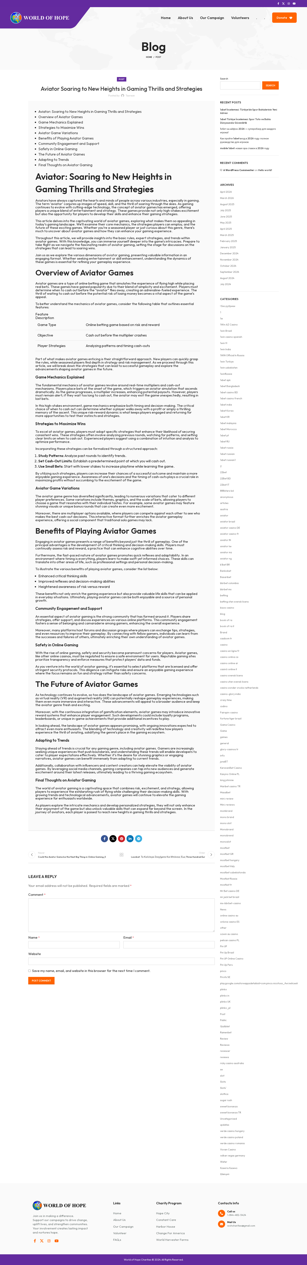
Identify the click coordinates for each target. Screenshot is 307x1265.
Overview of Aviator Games (60, 117)
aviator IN (225, 540)
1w (221, 318)
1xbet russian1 (228, 460)
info (222, 755)
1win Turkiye (227, 361)
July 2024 (225, 284)
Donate (282, 17)
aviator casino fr (229, 533)
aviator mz (226, 552)
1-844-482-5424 (236, 1215)
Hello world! (265, 170)
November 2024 (229, 259)
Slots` (223, 1088)
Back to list (121, 854)
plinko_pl (225, 1007)
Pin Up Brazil (227, 952)
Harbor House (165, 1226)
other (223, 927)
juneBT (224, 761)
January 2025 (228, 247)
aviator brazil (227, 521)
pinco (223, 971)
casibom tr (226, 638)
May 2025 (225, 222)
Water (223, 1161)
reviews (224, 1057)
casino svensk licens (231, 675)
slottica (224, 1094)
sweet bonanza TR (230, 1112)
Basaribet (225, 577)
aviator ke (225, 546)
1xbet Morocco (228, 429)
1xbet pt (224, 435)
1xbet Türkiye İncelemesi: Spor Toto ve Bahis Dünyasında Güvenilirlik (245, 121)
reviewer (225, 1051)
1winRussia (226, 373)
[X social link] (283, 3)
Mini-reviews (227, 804)
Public (223, 1020)
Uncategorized (228, 1118)
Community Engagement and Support (68, 143)
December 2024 (229, 253)
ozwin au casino (229, 934)
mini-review (226, 798)
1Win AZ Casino (229, 324)
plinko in (224, 995)
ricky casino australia (232, 1063)
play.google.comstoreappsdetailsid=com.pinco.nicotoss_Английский (259, 983)
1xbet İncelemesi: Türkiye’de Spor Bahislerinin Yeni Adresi (248, 111)
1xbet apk (225, 380)
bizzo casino (227, 607)
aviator (112, 255)
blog (222, 614)
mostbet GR (226, 854)
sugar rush (226, 1100)
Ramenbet (225, 1032)
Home (149, 57)
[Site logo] (39, 17)
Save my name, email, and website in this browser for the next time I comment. (91, 971)
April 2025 (226, 228)
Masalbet (225, 792)
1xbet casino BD (229, 392)
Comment (36, 894)
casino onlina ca (229, 657)
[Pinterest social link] (121, 838)
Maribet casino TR (230, 786)
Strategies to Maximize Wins (61, 127)
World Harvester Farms (172, 1240)
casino (224, 644)
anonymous (226, 497)
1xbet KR (225, 417)
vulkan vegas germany (232, 1155)
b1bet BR (225, 564)
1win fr (224, 343)
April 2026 (226, 191)
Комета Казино (228, 1168)
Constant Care (166, 1220)
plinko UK (225, 1001)
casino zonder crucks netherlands (239, 687)
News (223, 909)
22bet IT (224, 484)
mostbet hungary (229, 860)
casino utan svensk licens (234, 681)
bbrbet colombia (229, 583)
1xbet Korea (226, 410)
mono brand (227, 817)
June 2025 (226, 216)
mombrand (226, 810)
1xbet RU (225, 441)
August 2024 (227, 278)
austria (224, 509)
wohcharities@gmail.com (241, 1224)
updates (224, 1124)
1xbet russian (227, 454)
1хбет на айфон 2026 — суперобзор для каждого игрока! (248, 130)
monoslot (225, 841)
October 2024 (228, 265)
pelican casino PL (229, 940)
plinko (223, 989)
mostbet (225, 848)
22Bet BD (225, 478)
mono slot (225, 823)
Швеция (224, 1174)
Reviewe (225, 1044)
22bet (223, 472)
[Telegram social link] (138, 838)
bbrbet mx (225, 589)
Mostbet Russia (228, 878)
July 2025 (225, 210)
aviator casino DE (230, 527)
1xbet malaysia (228, 423)
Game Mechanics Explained (60, 122)
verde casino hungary (232, 1131)
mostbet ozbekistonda (233, 872)
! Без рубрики (227, 306)
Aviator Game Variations (58, 133)
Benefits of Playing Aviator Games (66, 138)
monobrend (226, 835)
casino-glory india (230, 694)
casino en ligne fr (229, 651)
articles (224, 503)
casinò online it (228, 669)
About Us (119, 1220)
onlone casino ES (229, 921)
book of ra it (227, 626)
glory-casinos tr (229, 749)
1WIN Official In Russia (232, 355)
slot (222, 1075)
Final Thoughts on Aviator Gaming (65, 165)
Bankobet (225, 570)
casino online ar (229, 663)
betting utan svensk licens (234, 601)
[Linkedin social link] (130, 838)
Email (128, 937)
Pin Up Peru (226, 964)
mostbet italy (227, 866)
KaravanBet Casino (231, 767)
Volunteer (119, 1233)
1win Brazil (226, 330)
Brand (223, 632)
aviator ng (226, 558)
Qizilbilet (225, 1026)
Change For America (170, 1233)
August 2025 (227, 204)
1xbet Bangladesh (230, 386)
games (224, 737)
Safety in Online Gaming (57, 149)
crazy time (226, 700)
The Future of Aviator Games (61, 154)
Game (223, 730)
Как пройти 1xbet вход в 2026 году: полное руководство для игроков (244, 140)
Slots (223, 1081)
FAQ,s (117, 1240)
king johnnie (227, 780)
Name (34, 937)
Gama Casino (227, 724)
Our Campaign (123, 1226)
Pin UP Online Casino (231, 958)
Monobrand (226, 829)
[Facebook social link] (278, 3)
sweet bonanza (229, 1106)
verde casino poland (231, 1137)
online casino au (229, 915)
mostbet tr (226, 884)
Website (34, 954)
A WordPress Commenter (238, 170)
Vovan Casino (228, 1149)
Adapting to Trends (53, 159)
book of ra (226, 620)
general (224, 743)
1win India (225, 349)
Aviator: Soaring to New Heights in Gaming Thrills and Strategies (90, 111)
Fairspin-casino (229, 712)
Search (224, 78)
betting (224, 595)
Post (158, 57)
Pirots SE (225, 977)
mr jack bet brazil (229, 897)
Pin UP (223, 946)
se (221, 1069)
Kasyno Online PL (229, 774)
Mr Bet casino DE (229, 891)
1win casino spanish (231, 336)
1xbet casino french (231, 398)
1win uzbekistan (229, 367)
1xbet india (226, 404)
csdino (224, 706)
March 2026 (227, 198)
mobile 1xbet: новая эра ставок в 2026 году (244, 148)
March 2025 (227, 235)
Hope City (163, 1213)
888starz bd (227, 490)
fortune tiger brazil (230, 718)
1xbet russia (226, 447)
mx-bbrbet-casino (230, 903)
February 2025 (228, 241)
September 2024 (229, 271)
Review (224, 1038)
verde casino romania (232, 1143)
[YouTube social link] (294, 3)
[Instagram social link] (289, 3)
